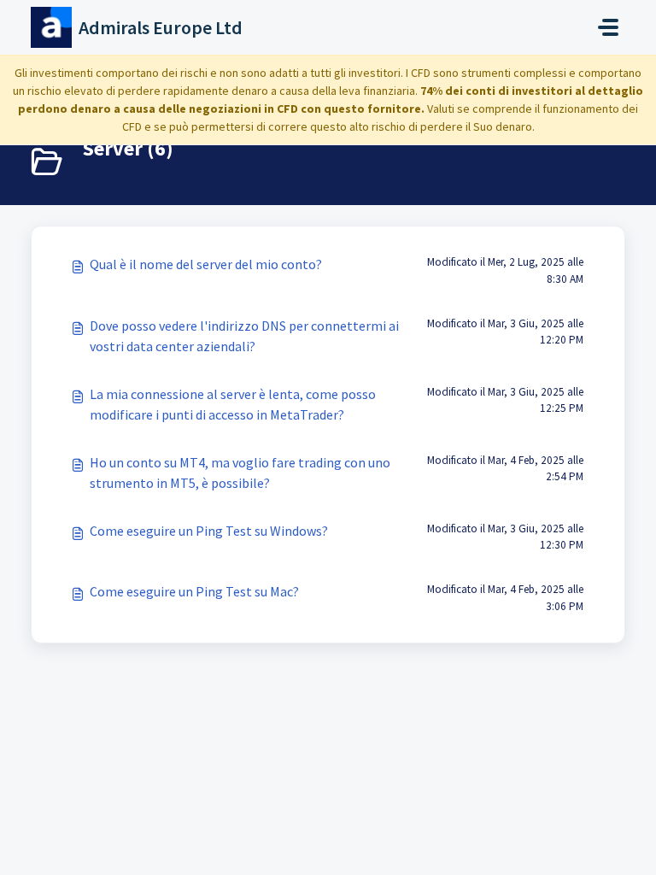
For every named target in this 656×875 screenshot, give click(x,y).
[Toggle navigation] (608, 27)
